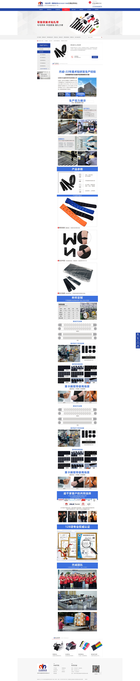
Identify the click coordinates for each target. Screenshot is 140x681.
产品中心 (66, 9)
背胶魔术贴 (49, 9)
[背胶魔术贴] (58, 647)
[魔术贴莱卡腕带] (97, 647)
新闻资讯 (81, 9)
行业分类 (50, 40)
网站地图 (55, 673)
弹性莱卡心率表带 (64, 40)
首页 (42, 40)
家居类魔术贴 (42, 65)
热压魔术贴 (58, 9)
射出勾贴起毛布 (77, 37)
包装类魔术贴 (42, 60)
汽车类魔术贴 (42, 63)
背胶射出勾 (72, 37)
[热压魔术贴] (71, 647)
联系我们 (96, 9)
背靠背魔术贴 (81, 654)
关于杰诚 (89, 9)
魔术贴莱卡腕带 (94, 654)
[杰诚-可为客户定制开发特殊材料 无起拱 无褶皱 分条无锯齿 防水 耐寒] (70, 34)
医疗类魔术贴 (42, 54)
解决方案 (73, 9)
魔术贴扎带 (61, 37)
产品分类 (41, 49)
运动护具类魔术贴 (57, 40)
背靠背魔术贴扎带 (50, 37)
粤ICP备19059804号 (63, 679)
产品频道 (46, 40)
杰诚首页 (41, 9)
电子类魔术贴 (42, 57)
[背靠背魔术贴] (84, 647)
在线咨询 (95, 57)
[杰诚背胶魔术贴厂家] (40, 6)
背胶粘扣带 (44, 37)
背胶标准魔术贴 (66, 37)
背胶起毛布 (56, 37)
